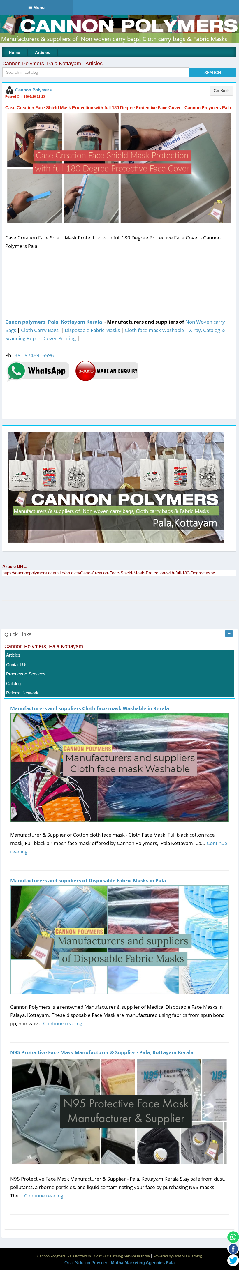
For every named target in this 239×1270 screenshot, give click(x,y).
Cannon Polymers (33, 89)
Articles (42, 52)
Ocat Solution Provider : (119, 1262)
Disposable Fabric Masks (92, 330)
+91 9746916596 (34, 355)
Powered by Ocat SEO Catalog (177, 1256)
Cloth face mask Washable (154, 330)
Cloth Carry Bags (40, 330)
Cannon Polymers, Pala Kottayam (43, 646)
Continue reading (62, 1023)
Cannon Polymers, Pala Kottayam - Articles (52, 63)
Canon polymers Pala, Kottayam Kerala (53, 321)
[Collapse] (229, 633)
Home (14, 52)
